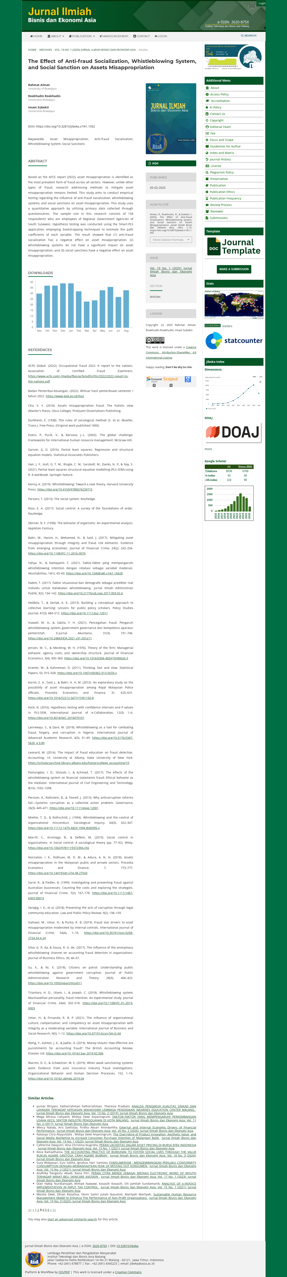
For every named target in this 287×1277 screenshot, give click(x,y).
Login (162, 36)
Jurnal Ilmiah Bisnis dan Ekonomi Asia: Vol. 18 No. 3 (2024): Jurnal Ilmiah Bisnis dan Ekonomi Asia (116, 1157)
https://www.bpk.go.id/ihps (65, 396)
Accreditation (220, 101)
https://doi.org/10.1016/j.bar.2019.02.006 (74, 1053)
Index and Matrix (221, 153)
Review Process (221, 205)
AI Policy (215, 107)
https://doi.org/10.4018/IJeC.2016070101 (56, 718)
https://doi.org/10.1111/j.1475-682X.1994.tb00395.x (64, 828)
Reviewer (216, 211)
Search (250, 35)
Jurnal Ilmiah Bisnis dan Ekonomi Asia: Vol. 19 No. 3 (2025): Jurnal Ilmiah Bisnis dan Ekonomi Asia (116, 1199)
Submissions (218, 218)
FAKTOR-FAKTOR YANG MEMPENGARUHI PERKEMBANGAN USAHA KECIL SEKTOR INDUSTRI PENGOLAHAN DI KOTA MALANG (116, 1118)
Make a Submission (234, 269)
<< (30, 1210)
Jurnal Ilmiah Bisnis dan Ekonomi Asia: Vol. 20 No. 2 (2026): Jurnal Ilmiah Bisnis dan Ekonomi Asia (125, 1131)
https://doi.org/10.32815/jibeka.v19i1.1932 (65, 126)
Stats (210, 283)
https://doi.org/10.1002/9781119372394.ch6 (58, 848)
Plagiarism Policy (222, 172)
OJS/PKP (64, 1272)
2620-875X (99, 1246)
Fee (212, 133)
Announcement (115, 36)
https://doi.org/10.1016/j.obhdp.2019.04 (56, 1078)
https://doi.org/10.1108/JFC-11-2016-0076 (57, 553)
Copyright (217, 120)
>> (54, 1210)
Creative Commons (128, 1272)
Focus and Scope (221, 140)
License (216, 166)
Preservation (219, 179)
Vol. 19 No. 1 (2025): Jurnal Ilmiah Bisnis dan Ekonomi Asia (95, 50)
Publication (82, 36)
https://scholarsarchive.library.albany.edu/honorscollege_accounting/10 (78, 763)
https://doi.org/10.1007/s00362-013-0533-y (87, 673)
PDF (154, 163)
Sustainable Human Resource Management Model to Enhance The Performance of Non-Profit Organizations (116, 1196)
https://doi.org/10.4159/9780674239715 (64, 489)
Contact (143, 36)
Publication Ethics (222, 192)
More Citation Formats (168, 239)
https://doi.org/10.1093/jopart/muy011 (55, 983)
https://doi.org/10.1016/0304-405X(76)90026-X (96, 658)
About (56, 36)
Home (37, 36)
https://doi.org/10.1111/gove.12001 (74, 808)
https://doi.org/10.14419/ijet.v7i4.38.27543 (57, 873)
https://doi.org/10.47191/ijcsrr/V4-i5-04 (93, 1033)
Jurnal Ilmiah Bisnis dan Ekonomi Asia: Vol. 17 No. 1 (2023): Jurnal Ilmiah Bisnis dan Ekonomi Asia (116, 1178)
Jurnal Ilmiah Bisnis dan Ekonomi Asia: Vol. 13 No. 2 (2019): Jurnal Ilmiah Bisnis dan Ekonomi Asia (105, 1113)
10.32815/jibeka (127, 1246)
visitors (226, 326)
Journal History (220, 159)
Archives (45, 50)
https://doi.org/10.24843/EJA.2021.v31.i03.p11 (60, 638)
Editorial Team (220, 127)
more (208, 449)
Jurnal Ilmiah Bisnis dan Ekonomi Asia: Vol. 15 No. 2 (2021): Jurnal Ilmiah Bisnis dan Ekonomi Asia (116, 1168)
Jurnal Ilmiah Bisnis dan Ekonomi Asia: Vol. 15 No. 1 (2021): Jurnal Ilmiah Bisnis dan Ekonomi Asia (106, 1148)
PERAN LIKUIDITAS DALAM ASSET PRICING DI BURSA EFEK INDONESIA (147, 1145)
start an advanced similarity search (72, 1219)
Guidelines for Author (225, 146)
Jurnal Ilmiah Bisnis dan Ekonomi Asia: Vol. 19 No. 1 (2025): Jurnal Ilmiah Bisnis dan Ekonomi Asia (116, 1139)
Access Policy (219, 94)
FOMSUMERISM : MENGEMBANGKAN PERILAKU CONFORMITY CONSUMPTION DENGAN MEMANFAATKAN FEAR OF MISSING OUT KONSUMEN (116, 1164)
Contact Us (217, 114)
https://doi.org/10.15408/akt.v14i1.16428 (94, 573)
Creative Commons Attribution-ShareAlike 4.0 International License (171, 352)
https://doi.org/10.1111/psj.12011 (84, 613)
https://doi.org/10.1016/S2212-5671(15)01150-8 (61, 698)
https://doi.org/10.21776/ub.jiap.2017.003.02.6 (90, 593)
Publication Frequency (225, 198)
